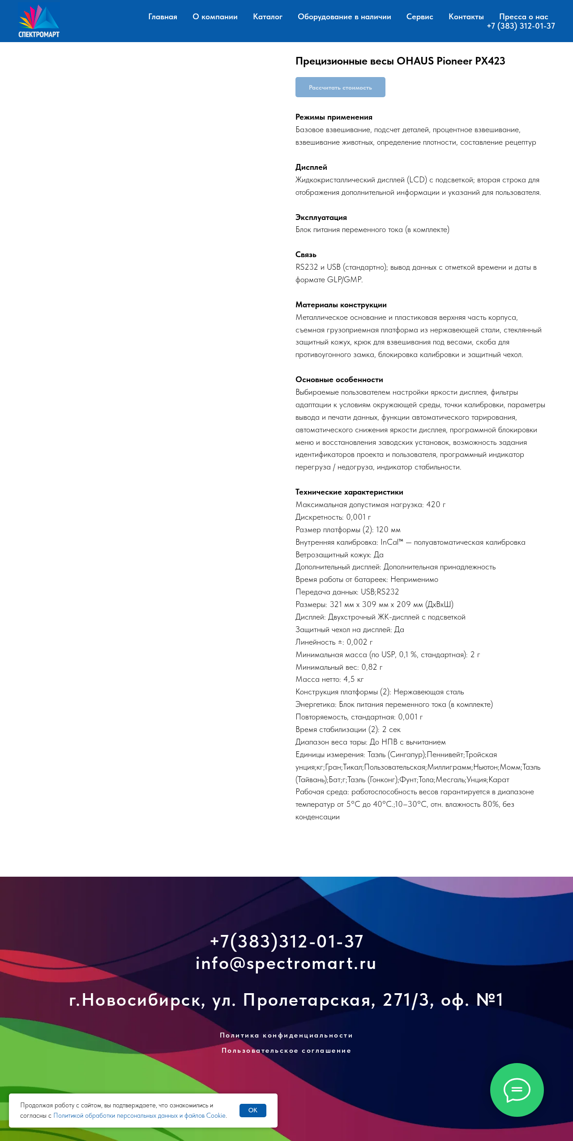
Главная (162, 16)
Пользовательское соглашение (287, 1050)
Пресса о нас (523, 16)
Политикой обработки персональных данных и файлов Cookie (139, 1115)
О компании (215, 16)
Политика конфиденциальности (287, 1035)
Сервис (419, 16)
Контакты (466, 16)
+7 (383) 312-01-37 (521, 25)
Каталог (267, 16)
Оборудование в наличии (344, 16)
